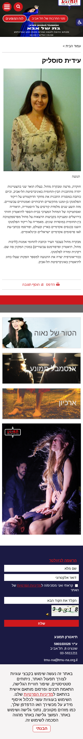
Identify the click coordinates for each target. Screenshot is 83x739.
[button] (7, 6)
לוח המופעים (14, 18)
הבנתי (41, 728)
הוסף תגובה (31, 284)
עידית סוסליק (61, 60)
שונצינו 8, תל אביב (63, 648)
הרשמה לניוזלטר (63, 560)
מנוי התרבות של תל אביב (48, 18)
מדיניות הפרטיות (38, 694)
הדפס (50, 284)
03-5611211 (68, 653)
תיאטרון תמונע (65, 637)
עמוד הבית (73, 46)
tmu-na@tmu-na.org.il (60, 660)
